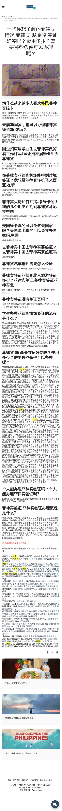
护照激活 (20, 628)
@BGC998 (9, 646)
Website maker (37, 790)
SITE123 (28, 790)
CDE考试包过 (45, 583)
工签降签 (35, 568)
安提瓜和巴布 (42, 623)
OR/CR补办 (30, 581)
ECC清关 (40, 573)
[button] (3, 7)
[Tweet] (52, 652)
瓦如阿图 (52, 623)
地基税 (52, 586)
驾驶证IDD (42, 641)
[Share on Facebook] (47, 652)
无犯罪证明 (45, 628)
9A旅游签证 (24, 563)
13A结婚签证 (18, 566)
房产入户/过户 (16, 586)
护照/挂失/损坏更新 (34, 631)
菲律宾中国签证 (30, 616)
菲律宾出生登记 (35, 606)
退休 (13, 568)
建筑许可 (17, 596)
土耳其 (18, 626)
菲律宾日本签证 (40, 613)
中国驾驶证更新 (40, 638)
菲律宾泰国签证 (21, 611)
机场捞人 (42, 563)
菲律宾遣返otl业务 (22, 571)
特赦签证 (9, 566)
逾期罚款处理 (51, 571)
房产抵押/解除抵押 (40, 586)
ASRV (29, 568)
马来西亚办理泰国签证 (39, 611)
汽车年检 (17, 581)
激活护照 (13, 631)
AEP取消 (53, 603)
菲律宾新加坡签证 (15, 616)
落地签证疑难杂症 (29, 576)
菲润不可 (11, 16)
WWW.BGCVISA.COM (36, 643)
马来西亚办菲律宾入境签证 (21, 613)
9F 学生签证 (33, 566)
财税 (40, 558)
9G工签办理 (44, 566)
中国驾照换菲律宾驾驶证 (29, 583)
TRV (25, 566)
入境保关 (33, 563)
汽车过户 (42, 581)
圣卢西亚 (31, 623)
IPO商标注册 (40, 636)
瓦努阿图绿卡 (28, 626)
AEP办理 (43, 568)
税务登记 (29, 628)
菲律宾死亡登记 (49, 606)
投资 (22, 568)
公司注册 (34, 558)
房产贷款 (28, 586)
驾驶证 (50, 581)
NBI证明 (15, 636)
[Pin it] (57, 652)
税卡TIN (54, 593)
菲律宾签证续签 (37, 571)
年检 (7, 571)
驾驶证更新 (12, 583)
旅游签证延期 (50, 573)
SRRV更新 (41, 576)
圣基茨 (24, 623)
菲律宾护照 (18, 588)
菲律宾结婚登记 (20, 606)
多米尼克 (16, 623)
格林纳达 (11, 626)
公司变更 (29, 601)
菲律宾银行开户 (29, 641)
